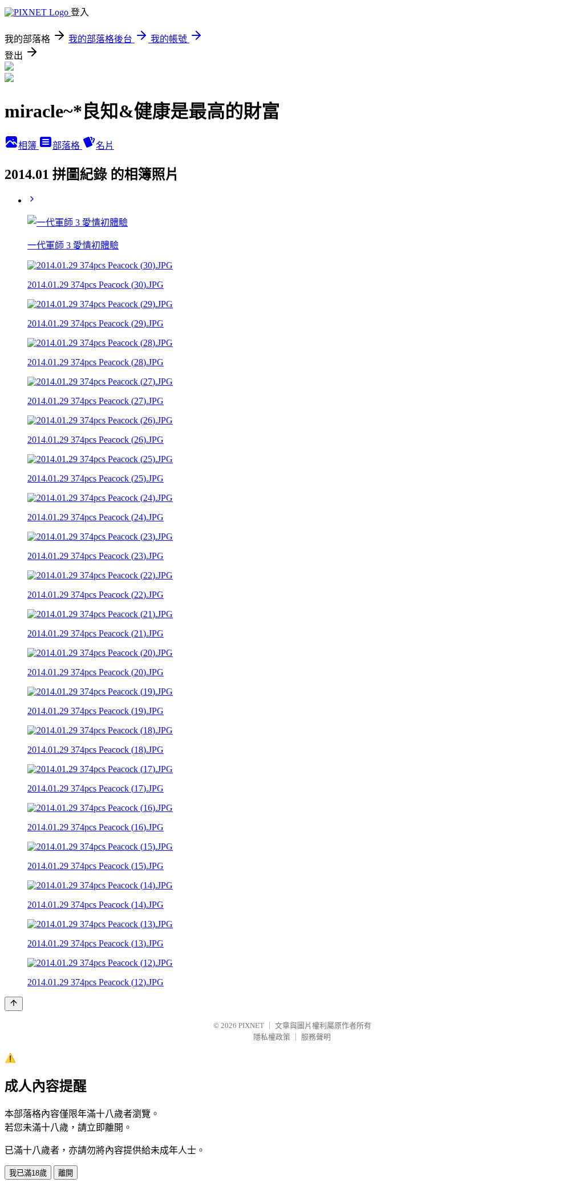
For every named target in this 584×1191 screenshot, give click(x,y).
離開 (65, 1173)
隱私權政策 (271, 1037)
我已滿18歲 (28, 1173)
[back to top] (14, 1004)
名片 (105, 145)
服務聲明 (316, 1037)
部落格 (67, 145)
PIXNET (251, 1025)
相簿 (28, 145)
